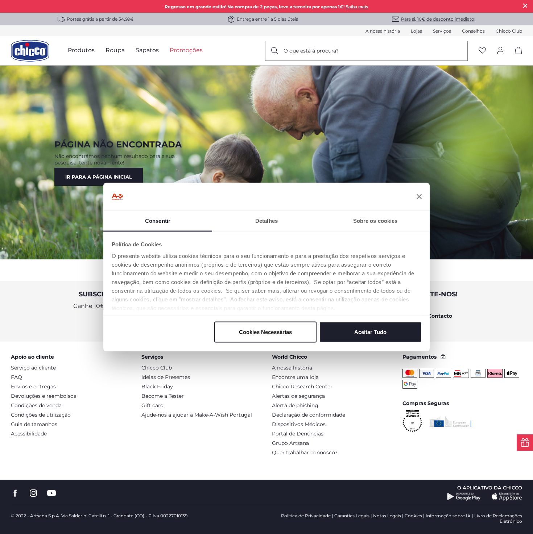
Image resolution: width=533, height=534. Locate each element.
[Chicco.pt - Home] (30, 51)
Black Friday (157, 386)
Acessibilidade (29, 433)
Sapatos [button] (147, 50)
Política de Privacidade (306, 515)
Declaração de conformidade (308, 415)
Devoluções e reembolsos (43, 396)
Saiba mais (357, 6)
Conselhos (473, 31)
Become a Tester (162, 396)
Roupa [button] (115, 50)
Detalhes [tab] (266, 220)
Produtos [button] (81, 50)
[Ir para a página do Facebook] (15, 493)
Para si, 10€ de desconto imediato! (438, 19)
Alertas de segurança (298, 396)
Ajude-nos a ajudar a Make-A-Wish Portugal (196, 415)
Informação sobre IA (448, 515)
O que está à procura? (311, 50)
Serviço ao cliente (33, 367)
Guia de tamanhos (34, 424)
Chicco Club (509, 31)
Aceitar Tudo (370, 332)
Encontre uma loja (295, 377)
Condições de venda (36, 405)
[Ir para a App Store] (507, 496)
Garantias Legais (351, 515)
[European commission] (450, 421)
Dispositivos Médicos (299, 424)
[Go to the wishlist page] (482, 51)
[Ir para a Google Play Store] (464, 496)
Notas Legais (387, 515)
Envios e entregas (33, 386)
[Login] (500, 51)
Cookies (413, 515)
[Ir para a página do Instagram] (33, 493)
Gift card (152, 405)
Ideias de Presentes (165, 377)
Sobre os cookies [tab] (375, 220)
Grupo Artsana (290, 443)
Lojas (416, 31)
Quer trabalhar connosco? (305, 452)
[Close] (525, 5)
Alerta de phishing (295, 405)
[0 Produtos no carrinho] (515, 57)
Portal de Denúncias (297, 433)
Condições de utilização (41, 415)
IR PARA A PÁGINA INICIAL (98, 177)
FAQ (16, 377)
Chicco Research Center (302, 386)
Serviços (442, 31)
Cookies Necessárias (265, 332)
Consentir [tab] (157, 220)
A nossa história (382, 31)
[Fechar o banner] (419, 196)
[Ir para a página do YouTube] (51, 493)
